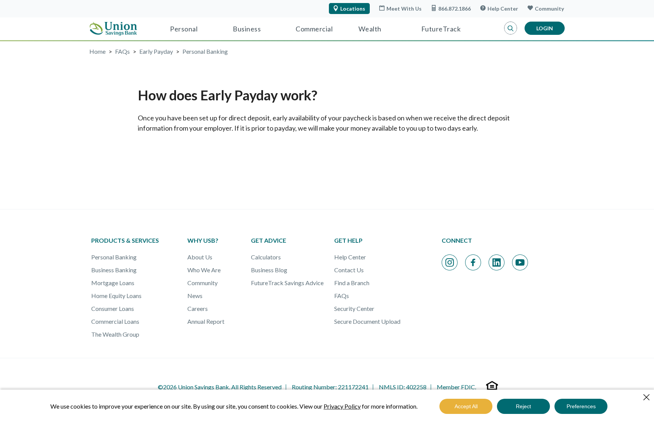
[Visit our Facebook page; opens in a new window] (473, 262)
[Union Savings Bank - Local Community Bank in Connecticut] (113, 28)
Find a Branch (351, 282)
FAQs (341, 295)
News (194, 295)
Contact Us (349, 269)
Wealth (370, 29)
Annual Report (205, 321)
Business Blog (269, 269)
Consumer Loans (112, 308)
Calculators (266, 257)
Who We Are (204, 269)
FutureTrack (441, 29)
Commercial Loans (115, 321)
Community (549, 8)
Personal (184, 29)
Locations (352, 8)
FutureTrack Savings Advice (287, 282)
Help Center (502, 8)
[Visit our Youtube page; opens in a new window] (520, 262)
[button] (511, 28)
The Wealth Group (115, 334)
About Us (199, 257)
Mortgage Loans (112, 282)
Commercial (314, 29)
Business (247, 29)
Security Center (354, 308)
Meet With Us (404, 8)
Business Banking (114, 269)
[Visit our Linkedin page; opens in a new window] (497, 262)
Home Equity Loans (116, 295)
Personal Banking (114, 257)
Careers (197, 308)
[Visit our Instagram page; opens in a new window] (450, 262)
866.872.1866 (454, 8)
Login (544, 28)
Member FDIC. (456, 386)
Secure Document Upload (367, 321)
